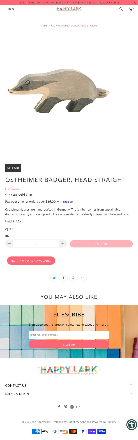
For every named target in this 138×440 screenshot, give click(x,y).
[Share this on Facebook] (64, 278)
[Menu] (2, 9)
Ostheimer (12, 189)
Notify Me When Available (31, 260)
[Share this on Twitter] (54, 278)
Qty (7, 236)
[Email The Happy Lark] (78, 407)
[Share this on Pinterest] (73, 278)
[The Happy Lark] (69, 9)
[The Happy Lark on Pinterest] (65, 407)
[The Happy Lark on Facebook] (59, 407)
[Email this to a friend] (83, 278)
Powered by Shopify (104, 422)
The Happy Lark (41, 422)
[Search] (121, 9)
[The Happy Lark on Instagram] (72, 407)
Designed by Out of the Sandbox (71, 422)
